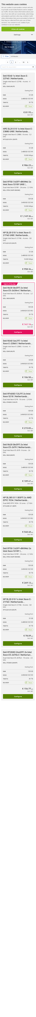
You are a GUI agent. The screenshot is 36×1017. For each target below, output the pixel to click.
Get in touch (9, 47)
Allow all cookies (17, 29)
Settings (23, 35)
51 (24, 62)
